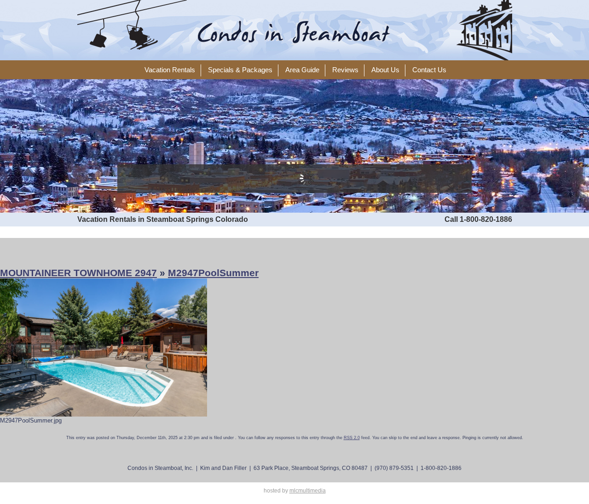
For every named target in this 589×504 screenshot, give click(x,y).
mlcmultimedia (307, 490)
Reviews (345, 70)
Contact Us (429, 70)
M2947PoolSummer (213, 272)
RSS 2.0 (352, 437)
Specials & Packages (240, 70)
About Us (385, 70)
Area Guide (302, 70)
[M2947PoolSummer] (103, 347)
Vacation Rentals (169, 70)
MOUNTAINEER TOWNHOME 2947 (78, 272)
